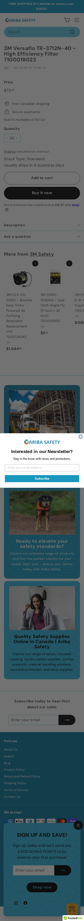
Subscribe (42, 478)
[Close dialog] (81, 437)
